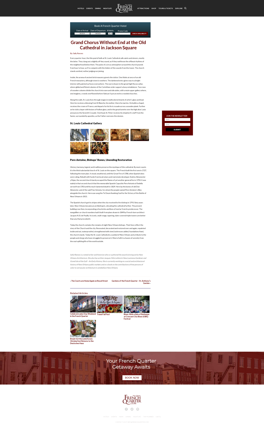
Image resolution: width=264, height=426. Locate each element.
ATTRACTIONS (143, 8)
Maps (121, 417)
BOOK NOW (132, 377)
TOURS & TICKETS (166, 8)
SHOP (153, 8)
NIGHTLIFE (107, 8)
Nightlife (137, 417)
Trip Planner (148, 417)
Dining (128, 417)
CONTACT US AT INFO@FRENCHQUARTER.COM (132, 422)
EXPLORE (179, 8)
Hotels (106, 417)
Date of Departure (98, 30)
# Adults (110, 30)
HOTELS (81, 8)
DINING (98, 8)
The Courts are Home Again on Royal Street (89, 281)
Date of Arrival (82, 30)
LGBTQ (158, 417)
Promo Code (123, 31)
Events (114, 417)
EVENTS (89, 8)
